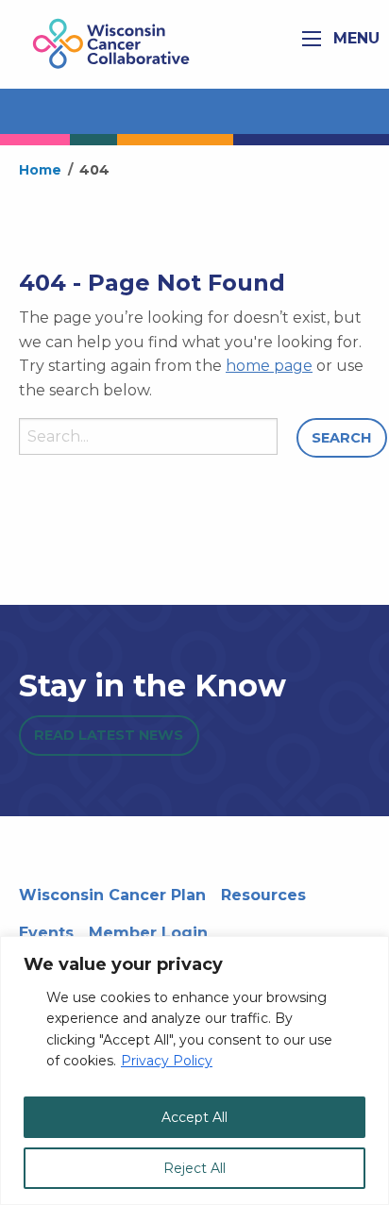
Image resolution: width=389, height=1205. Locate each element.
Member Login (148, 933)
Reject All (194, 1168)
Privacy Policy (166, 1060)
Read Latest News (108, 735)
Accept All (194, 1117)
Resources (263, 895)
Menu (354, 38)
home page (269, 366)
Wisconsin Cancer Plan (112, 895)
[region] (194, 1070)
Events (46, 933)
